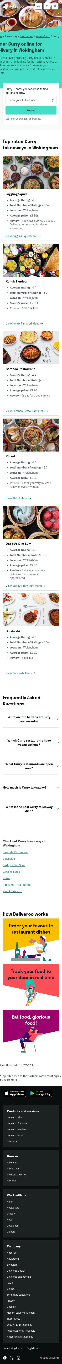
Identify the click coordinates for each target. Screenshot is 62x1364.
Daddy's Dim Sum (14, 865)
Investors (12, 1264)
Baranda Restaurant (15, 852)
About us (12, 1252)
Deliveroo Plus (15, 1117)
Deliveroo (13, 6)
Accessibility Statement (20, 1336)
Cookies (11, 1306)
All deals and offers (17, 1174)
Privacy (11, 1300)
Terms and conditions (18, 1294)
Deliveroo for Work (17, 1123)
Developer (12, 1225)
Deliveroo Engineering (19, 1276)
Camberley (26, 36)
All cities (11, 1180)
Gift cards (12, 1141)
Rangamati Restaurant (17, 884)
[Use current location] (52, 100)
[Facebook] (5, 1358)
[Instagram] (19, 1358)
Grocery (11, 1213)
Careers (11, 1231)
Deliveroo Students (17, 1129)
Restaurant (13, 1207)
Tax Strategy (13, 1318)
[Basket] (38, 6)
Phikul (6, 878)
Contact (11, 1288)
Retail (10, 1219)
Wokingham (43, 36)
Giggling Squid (11, 871)
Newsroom (13, 1258)
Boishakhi (9, 858)
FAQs (10, 1282)
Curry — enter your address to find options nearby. (27, 90)
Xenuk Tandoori (12, 891)
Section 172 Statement (19, 1324)
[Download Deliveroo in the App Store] (14, 1093)
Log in (9, 118)
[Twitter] (12, 1358)
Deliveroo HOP (15, 1135)
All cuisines (13, 1168)
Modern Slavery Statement (21, 1312)
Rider (10, 1201)
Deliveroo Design (16, 1270)
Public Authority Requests (21, 1330)
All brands (12, 1162)
